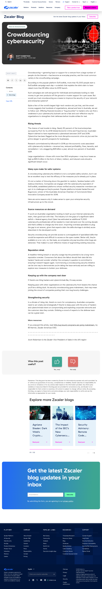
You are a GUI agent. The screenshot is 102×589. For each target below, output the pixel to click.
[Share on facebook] (12, 80)
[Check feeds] (25, 80)
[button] (57, 364)
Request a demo (90, 7)
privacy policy (68, 501)
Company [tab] (57, 7)
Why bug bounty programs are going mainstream (74, 325)
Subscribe (70, 494)
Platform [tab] (26, 7)
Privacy (65, 572)
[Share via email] (8, 80)
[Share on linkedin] (20, 80)
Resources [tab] (49, 7)
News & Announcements (17, 27)
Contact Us (75, 2)
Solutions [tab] (41, 7)
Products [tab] (33, 7)
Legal (64, 575)
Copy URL (9, 101)
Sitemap (65, 569)
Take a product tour (73, 7)
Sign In (84, 2)
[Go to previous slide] (94, 453)
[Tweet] (16, 80)
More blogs (12, 95)
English (93, 2)
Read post (36, 442)
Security (65, 579)
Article (11, 91)
